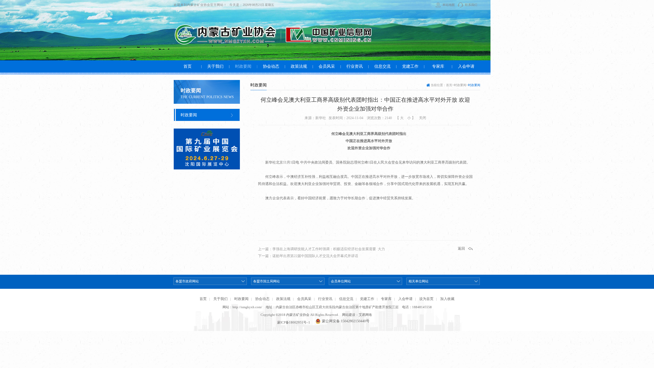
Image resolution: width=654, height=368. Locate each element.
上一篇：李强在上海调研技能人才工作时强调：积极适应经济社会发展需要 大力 (321, 249)
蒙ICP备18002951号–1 (293, 322)
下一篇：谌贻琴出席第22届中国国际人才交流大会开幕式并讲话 (308, 256)
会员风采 (304, 299)
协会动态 (262, 299)
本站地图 (448, 5)
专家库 (386, 299)
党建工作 (367, 299)
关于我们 (220, 299)
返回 (461, 248)
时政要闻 (189, 115)
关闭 (422, 118)
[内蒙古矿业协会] (225, 34)
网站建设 (348, 315)
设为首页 (426, 299)
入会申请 (405, 299)
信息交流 (346, 299)
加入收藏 (447, 299)
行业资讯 (325, 299)
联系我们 (471, 5)
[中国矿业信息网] (320, 34)
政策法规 (283, 299)
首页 (449, 85)
